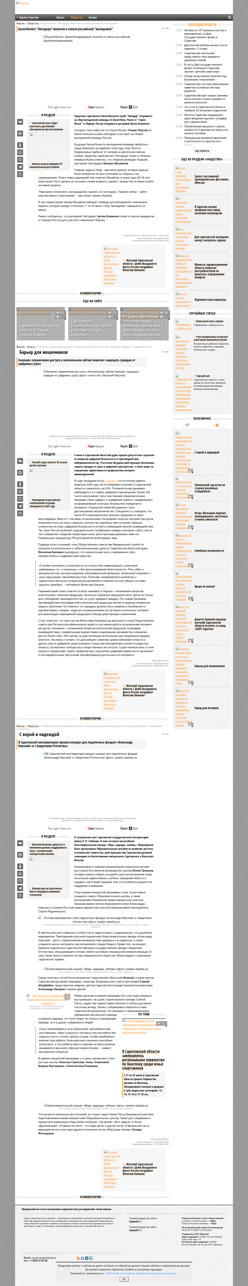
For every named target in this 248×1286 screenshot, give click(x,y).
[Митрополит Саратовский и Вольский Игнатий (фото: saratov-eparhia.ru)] (48, 999)
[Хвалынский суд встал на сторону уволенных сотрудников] (184, 488)
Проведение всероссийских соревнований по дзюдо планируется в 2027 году (45, 503)
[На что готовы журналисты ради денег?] (184, 299)
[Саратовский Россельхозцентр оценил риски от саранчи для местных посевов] (184, 586)
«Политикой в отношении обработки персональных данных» (141, 1273)
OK (124, 1279)
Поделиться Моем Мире (20, 133)
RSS (78, 1258)
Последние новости (202, 24)
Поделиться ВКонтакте (20, 122)
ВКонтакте (86, 1258)
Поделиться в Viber (20, 160)
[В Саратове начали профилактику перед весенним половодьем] (184, 210)
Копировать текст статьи (20, 174)
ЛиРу (91, 1258)
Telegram (82, 1258)
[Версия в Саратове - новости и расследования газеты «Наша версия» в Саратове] (39, 8)
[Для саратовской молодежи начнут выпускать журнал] (184, 238)
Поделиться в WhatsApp (20, 152)
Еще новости (202, 151)
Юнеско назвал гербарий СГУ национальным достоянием (46, 165)
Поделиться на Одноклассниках (20, 145)
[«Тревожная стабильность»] (184, 325)
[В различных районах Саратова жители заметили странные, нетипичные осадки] (184, 352)
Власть (60, 17)
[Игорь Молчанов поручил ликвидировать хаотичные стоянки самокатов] (184, 516)
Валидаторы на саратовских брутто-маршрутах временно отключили (46, 891)
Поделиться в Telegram (20, 167)
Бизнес (93, 17)
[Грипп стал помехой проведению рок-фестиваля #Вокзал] (184, 179)
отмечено (111, 480)
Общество (77, 17)
